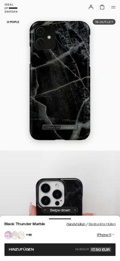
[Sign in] (91, 7)
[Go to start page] (10, 8)
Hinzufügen (59, 249)
